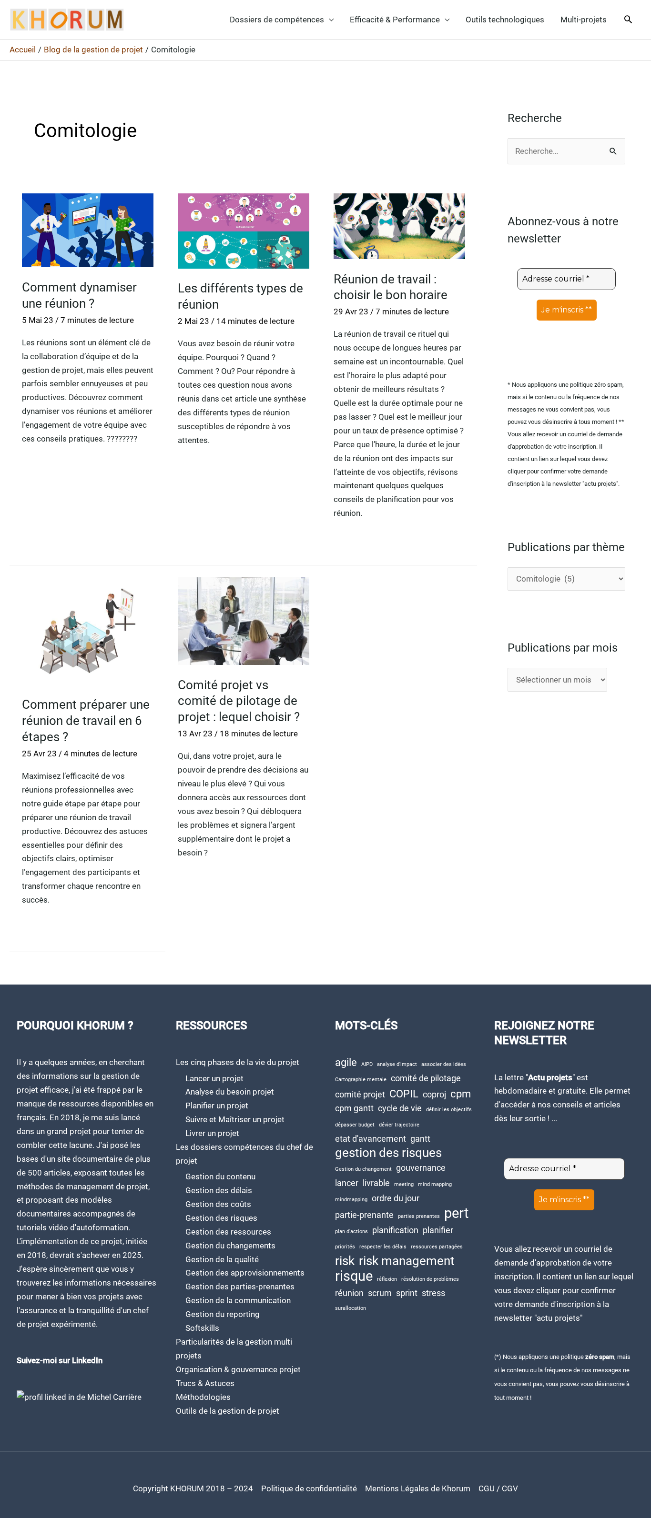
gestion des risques (388, 1153)
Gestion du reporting (222, 1314)
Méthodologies (203, 1397)
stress (433, 1293)
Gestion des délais (218, 1190)
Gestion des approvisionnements (245, 1272)
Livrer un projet (212, 1133)
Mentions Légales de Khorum (417, 1488)
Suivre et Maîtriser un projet (235, 1119)
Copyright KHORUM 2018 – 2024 (193, 1488)
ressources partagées (437, 1247)
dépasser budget (355, 1125)
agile (346, 1062)
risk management (407, 1261)
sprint (406, 1293)
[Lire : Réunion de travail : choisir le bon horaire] (399, 226)
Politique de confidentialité (309, 1488)
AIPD (367, 1064)
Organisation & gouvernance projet (238, 1369)
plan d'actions (351, 1231)
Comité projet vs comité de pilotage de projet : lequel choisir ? (239, 701)
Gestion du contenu (220, 1176)
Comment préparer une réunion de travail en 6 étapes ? (86, 720)
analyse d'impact (397, 1064)
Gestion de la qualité (222, 1259)
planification (395, 1230)
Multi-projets (583, 19)
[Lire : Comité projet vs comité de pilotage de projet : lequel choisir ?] (243, 620)
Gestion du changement (363, 1169)
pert (456, 1213)
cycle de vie (400, 1108)
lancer (346, 1183)
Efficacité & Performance (395, 19)
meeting (404, 1184)
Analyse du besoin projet (229, 1091)
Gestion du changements (230, 1245)
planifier (438, 1230)
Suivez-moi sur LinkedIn (59, 1360)
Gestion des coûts (218, 1204)
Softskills (202, 1328)
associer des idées (443, 1064)
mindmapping (351, 1199)
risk (345, 1261)
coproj (434, 1094)
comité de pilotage (426, 1078)
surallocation (350, 1308)
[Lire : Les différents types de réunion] (243, 230)
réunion (349, 1293)
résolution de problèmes (430, 1279)
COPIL (403, 1093)
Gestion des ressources (228, 1232)
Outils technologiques (505, 19)
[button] (628, 20)
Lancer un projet (214, 1078)
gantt (420, 1139)
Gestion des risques (221, 1218)
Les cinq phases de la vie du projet (237, 1062)
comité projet (360, 1094)
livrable (376, 1183)
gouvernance (421, 1168)
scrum (380, 1293)
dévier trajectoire (399, 1125)
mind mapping (435, 1184)
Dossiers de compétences (277, 19)
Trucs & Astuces (205, 1383)
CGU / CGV (498, 1488)
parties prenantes (419, 1216)
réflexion (387, 1279)
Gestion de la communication (238, 1300)
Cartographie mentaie (361, 1079)
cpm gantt (354, 1108)
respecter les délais (383, 1247)
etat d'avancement (370, 1139)
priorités (345, 1247)
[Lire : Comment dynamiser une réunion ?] (87, 229)
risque (354, 1276)
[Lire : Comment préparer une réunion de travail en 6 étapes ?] (87, 630)
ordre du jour (395, 1198)
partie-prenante (364, 1215)
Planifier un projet (216, 1105)
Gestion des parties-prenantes (240, 1286)
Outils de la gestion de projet (227, 1411)
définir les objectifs (449, 1109)
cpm (460, 1093)
